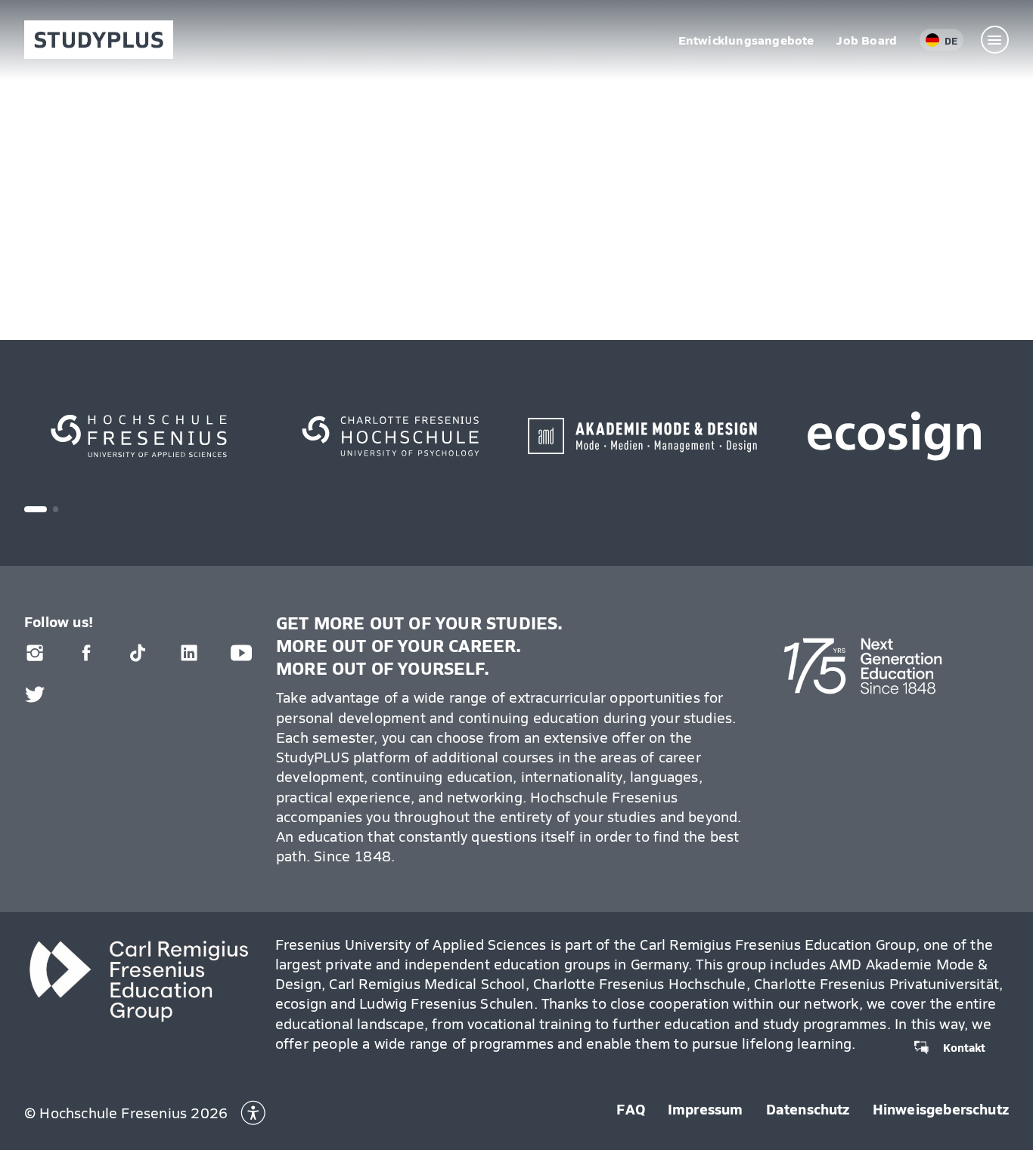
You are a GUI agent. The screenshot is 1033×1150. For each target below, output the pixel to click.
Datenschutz (808, 1108)
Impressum (705, 1108)
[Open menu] (995, 40)
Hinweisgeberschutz (941, 1108)
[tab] (35, 509)
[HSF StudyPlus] (98, 39)
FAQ (630, 1108)
